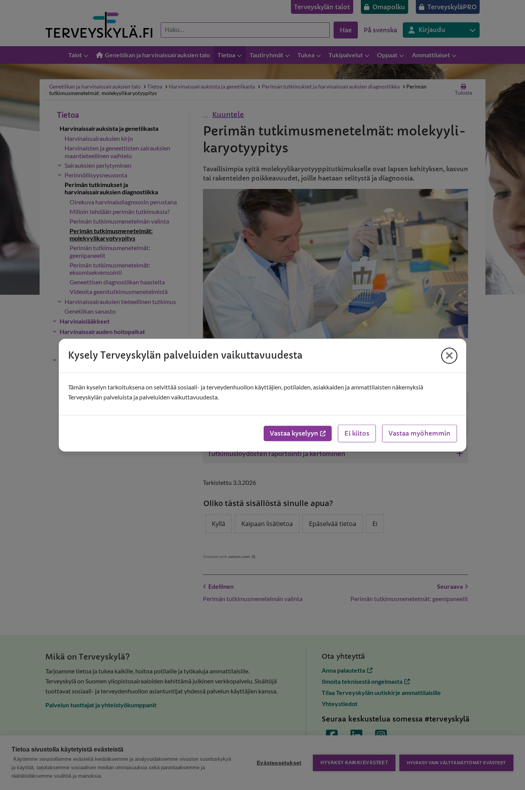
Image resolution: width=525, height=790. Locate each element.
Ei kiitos (356, 433)
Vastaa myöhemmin (419, 433)
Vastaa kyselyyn (294, 433)
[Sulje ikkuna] (449, 355)
